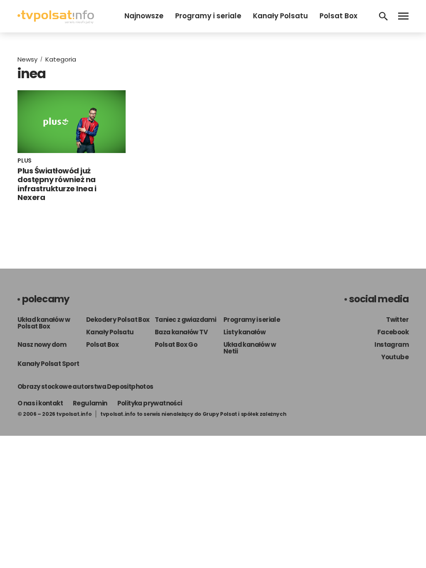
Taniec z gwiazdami (185, 319)
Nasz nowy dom (41, 344)
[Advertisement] (336, 111)
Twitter (397, 319)
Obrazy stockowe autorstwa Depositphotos (85, 386)
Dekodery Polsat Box (118, 319)
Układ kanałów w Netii (249, 348)
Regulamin (90, 403)
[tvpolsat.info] (55, 21)
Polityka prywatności (149, 403)
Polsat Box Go (176, 344)
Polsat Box (338, 16)
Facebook (393, 332)
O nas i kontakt (40, 403)
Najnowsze (143, 16)
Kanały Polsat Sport (48, 363)
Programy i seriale (208, 16)
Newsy (27, 59)
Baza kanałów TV (181, 332)
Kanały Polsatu (280, 16)
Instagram (391, 344)
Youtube (395, 357)
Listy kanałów (244, 332)
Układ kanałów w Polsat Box (43, 323)
